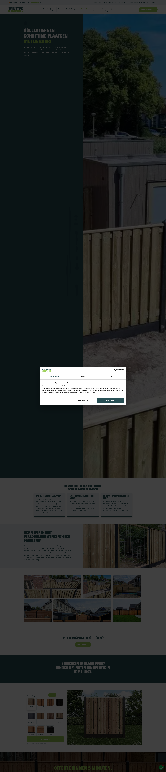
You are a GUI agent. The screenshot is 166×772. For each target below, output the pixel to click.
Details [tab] (83, 376)
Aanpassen (81, 400)
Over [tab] (111, 376)
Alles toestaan (110, 400)
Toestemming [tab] (54, 376)
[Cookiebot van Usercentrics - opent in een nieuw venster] (115, 370)
